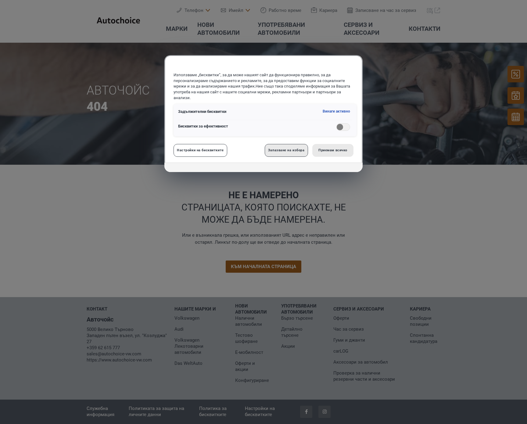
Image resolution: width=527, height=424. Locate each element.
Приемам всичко (332, 150)
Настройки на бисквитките (200, 150)
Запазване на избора (286, 150)
